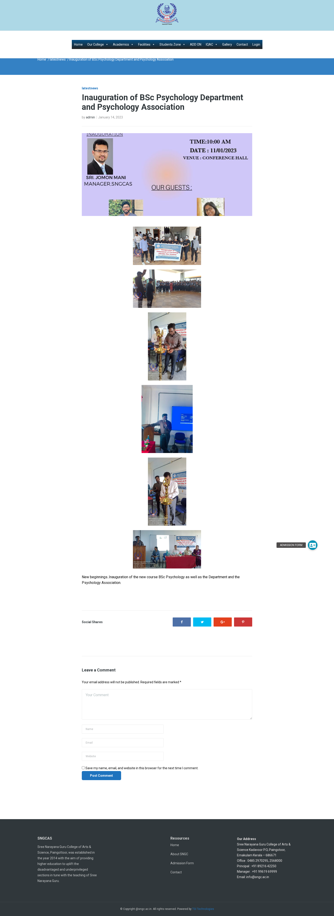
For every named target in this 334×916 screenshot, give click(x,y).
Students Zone (170, 44)
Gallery (227, 44)
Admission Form (182, 863)
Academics (121, 44)
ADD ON (195, 44)
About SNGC (179, 854)
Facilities (144, 44)
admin (90, 117)
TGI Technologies (203, 909)
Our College (95, 44)
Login (256, 44)
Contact (242, 44)
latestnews (58, 59)
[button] (312, 545)
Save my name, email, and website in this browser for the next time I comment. (141, 768)
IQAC (209, 44)
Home (78, 44)
